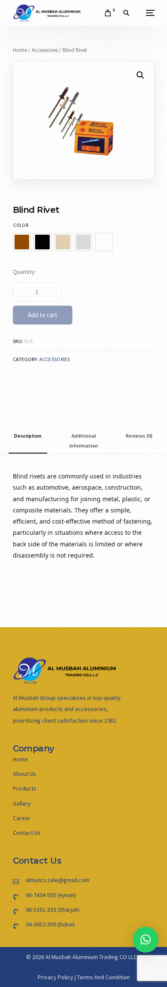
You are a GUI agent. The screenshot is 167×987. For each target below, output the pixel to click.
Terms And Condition (103, 977)
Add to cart (42, 315)
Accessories (45, 50)
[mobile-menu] (146, 12)
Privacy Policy (55, 977)
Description (28, 435)
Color (20, 225)
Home (20, 50)
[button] (145, 940)
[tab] (28, 441)
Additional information (83, 440)
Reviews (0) (139, 435)
